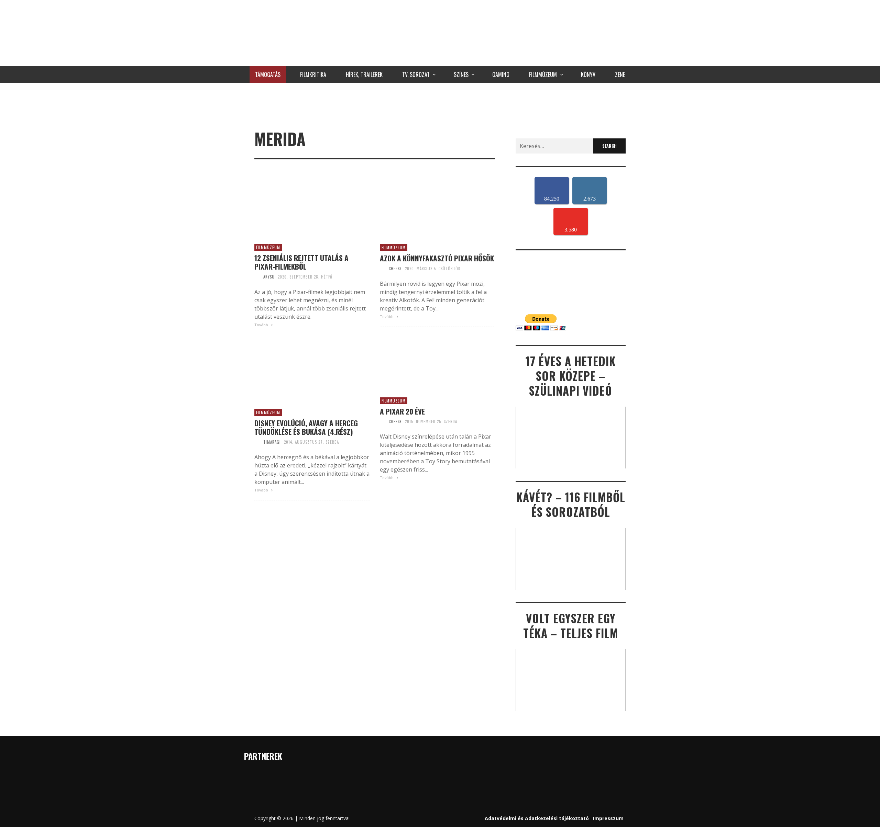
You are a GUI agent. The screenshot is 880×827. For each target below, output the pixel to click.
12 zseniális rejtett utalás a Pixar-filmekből (301, 262)
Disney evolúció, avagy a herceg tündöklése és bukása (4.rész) (306, 427)
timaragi (272, 442)
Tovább (261, 324)
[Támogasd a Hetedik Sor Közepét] (440, 105)
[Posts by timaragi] (257, 442)
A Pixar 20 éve (402, 411)
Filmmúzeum (268, 247)
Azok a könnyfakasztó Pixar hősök (437, 258)
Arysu (269, 277)
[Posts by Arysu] (257, 277)
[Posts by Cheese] (382, 268)
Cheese (395, 268)
